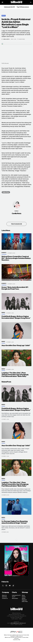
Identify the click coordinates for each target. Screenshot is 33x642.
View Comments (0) (16, 224)
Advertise (4, 596)
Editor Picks (6, 192)
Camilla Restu (16, 214)
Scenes (24, 596)
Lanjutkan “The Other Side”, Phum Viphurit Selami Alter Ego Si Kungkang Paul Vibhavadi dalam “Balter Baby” (15, 374)
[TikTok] (13, 585)
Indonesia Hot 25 (9, 7)
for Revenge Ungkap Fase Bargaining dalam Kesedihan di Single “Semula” (15, 522)
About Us (4, 595)
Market (23, 598)
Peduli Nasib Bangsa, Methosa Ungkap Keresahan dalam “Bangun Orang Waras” (16, 317)
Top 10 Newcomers (23, 7)
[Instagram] (6, 585)
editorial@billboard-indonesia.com (18, 623)
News (3, 15)
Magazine (24, 599)
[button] (2, 2)
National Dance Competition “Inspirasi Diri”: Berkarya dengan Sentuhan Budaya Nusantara (16, 258)
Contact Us (5, 598)
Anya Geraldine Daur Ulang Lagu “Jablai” (16, 345)
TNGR (19, 639)
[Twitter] (3, 585)
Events (4, 252)
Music (23, 595)
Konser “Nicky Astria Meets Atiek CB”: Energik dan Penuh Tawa (15, 288)
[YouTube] (9, 585)
